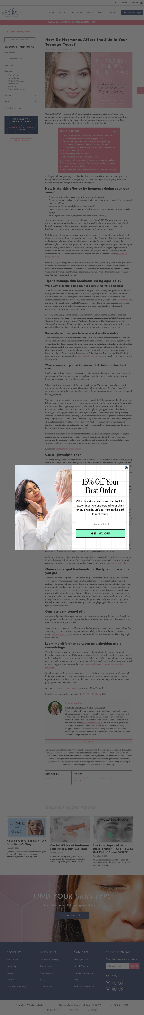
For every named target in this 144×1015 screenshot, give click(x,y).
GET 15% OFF (100, 533)
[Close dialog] (126, 467)
